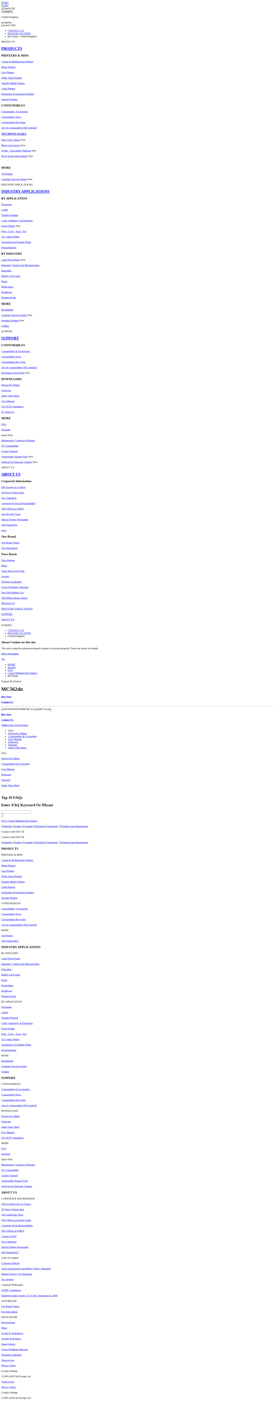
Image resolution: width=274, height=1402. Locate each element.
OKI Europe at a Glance (13, 487)
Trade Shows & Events (12, 571)
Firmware (6, 390)
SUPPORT (10, 338)
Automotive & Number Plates (16, 242)
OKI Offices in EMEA (12, 508)
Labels (4, 210)
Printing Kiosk (8, 297)
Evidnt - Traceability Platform (16, 150)
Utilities (5, 326)
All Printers (7, 174)
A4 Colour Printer (10, 236)
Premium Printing (10, 320)
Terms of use (7, 1360)
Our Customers (8, 498)
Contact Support (9, 451)
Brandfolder (7, 309)
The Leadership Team (12, 1214)
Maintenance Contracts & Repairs (18, 440)
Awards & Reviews (11, 1338)
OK (3, 659)
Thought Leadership (11, 582)
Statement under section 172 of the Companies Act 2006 (29, 1295)
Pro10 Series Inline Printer (14, 156)
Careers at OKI (8, 1236)
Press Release (8, 560)
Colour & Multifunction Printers (17, 61)
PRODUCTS (11, 48)
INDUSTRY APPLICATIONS (25, 191)
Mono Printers (8, 67)
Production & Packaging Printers (17, 94)
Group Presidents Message (14, 1349)
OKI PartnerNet (9, 525)
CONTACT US (16, 30)
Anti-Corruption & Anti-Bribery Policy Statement (26, 1268)
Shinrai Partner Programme (14, 519)
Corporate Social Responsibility (17, 1225)
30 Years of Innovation (12, 492)
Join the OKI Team (10, 514)
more (3, 530)
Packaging (6, 204)
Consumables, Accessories (14, 111)
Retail (4, 281)
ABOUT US (10, 474)
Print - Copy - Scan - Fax (13, 231)
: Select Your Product (15, 725)
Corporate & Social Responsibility (18, 503)
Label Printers (8, 88)
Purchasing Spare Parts (12, 373)
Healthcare (6, 292)
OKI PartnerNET (10, 941)
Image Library (8, 1344)
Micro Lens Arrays (10, 145)
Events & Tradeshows (12, 1333)
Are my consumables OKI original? (19, 127)
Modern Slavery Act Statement (16, 1274)
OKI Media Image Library (14, 598)
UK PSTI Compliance (12, 406)
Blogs (4, 565)
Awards (5, 576)
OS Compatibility (10, 446)
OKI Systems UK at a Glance (16, 1204)
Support (12, 667)
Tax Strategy (7, 1279)
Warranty (5, 429)
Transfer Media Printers (13, 83)
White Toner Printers (11, 78)
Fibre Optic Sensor (10, 140)
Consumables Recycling (13, 122)
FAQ (3, 424)
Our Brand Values (10, 542)
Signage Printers (9, 99)
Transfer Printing (9, 215)
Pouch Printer (8, 226)
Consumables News (11, 117)
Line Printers (7, 72)
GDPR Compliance (11, 1290)
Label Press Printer (10, 260)
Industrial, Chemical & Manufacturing (20, 265)
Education (6, 270)
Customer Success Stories (14, 179)
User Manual (7, 401)
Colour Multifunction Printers (22, 673)
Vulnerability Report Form (14, 456)
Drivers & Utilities (10, 385)
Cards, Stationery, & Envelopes (17, 220)
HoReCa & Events (10, 276)
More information (10, 653)
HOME (11, 664)
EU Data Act (7, 412)
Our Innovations (9, 548)
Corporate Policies (10, 1263)
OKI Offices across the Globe (16, 1220)
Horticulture (7, 287)
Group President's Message (14, 587)
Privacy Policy (9, 1365)
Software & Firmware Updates (16, 462)
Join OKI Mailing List (12, 592)
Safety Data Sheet (10, 396)
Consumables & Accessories (16, 351)
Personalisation (8, 247)
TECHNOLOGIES (13, 134)
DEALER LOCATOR (19, 33)
